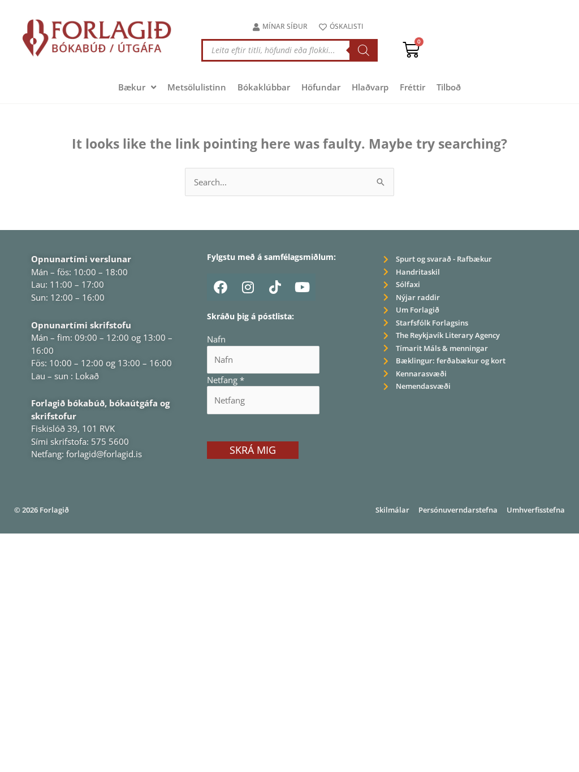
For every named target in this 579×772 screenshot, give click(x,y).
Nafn (216, 339)
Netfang (225, 379)
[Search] (363, 50)
